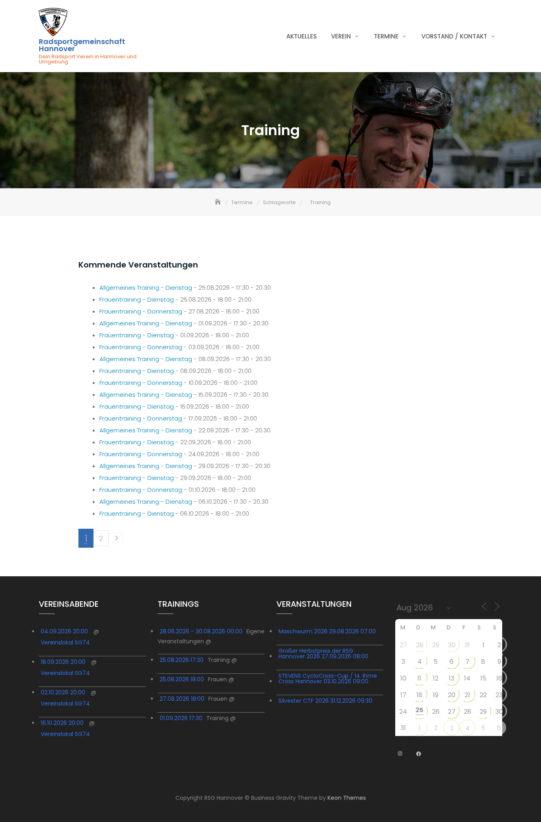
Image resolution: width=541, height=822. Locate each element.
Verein (341, 36)
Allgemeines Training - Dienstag (145, 287)
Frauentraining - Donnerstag (140, 311)
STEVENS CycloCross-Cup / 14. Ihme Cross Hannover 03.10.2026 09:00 (327, 678)
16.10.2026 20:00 (62, 723)
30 (451, 645)
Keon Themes (347, 798)
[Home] (219, 202)
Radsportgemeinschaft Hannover (82, 45)
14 (467, 678)
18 (420, 695)
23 (499, 695)
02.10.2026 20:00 (63, 692)
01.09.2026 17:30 (181, 718)
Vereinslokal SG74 (65, 642)
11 (419, 678)
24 (403, 711)
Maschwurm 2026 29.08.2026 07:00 (327, 631)
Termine (386, 36)
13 (451, 678)
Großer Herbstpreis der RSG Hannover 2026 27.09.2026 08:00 (323, 653)
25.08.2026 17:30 (182, 660)
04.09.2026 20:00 (64, 631)
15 (483, 678)
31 (467, 645)
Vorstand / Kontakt (454, 36)
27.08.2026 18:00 (182, 699)
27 (403, 645)
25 (419, 710)
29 (435, 645)
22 (483, 695)
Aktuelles (301, 36)
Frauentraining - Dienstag (136, 299)
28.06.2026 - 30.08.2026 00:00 (201, 631)
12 (435, 678)
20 (451, 695)
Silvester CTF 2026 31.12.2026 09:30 (325, 701)
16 (499, 678)
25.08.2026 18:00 (182, 679)
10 (403, 678)
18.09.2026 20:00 (63, 662)
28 (419, 645)
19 (435, 695)
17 (403, 695)
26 (436, 711)
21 (467, 695)
